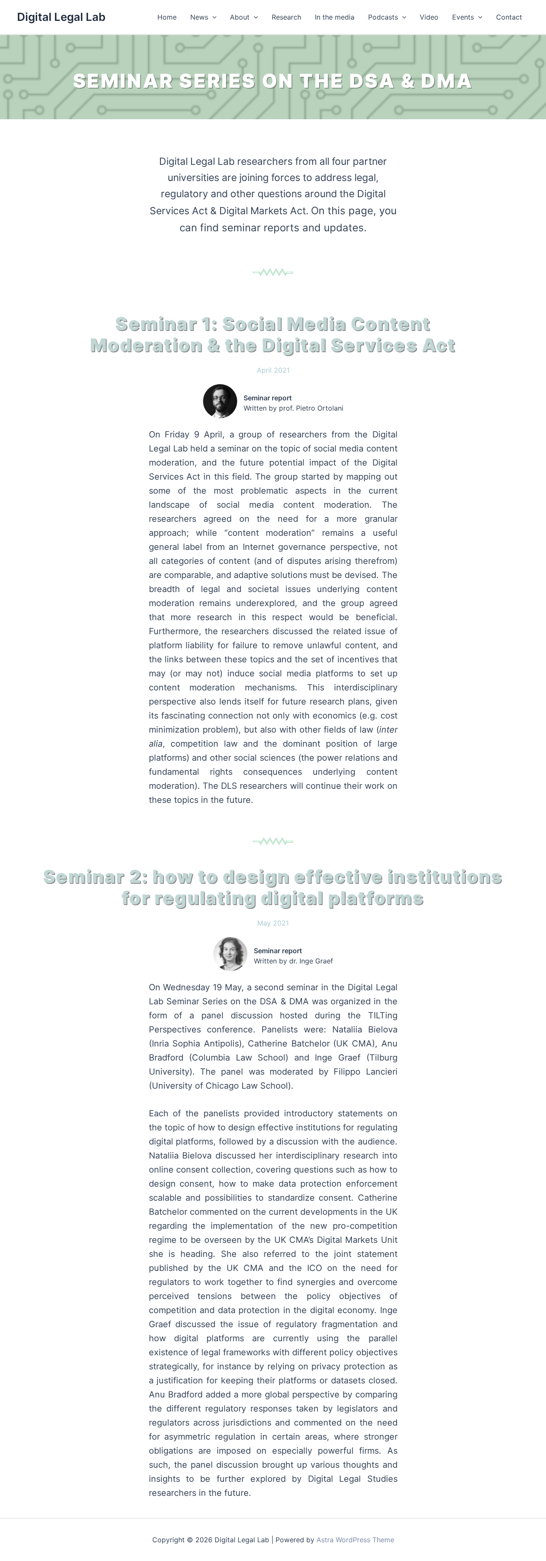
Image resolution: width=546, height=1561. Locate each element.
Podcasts (383, 17)
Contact (509, 17)
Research (286, 17)
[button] (212, 17)
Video (429, 17)
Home (167, 17)
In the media (334, 17)
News (199, 17)
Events (463, 17)
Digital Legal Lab (61, 16)
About (240, 17)
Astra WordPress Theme (355, 1539)
